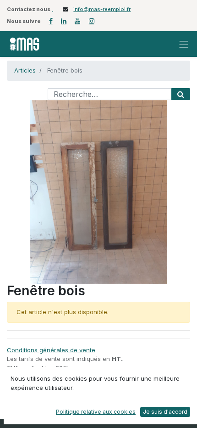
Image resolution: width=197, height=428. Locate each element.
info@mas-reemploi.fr (102, 9)
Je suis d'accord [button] (165, 411)
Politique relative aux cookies (96, 411)
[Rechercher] (180, 94)
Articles (25, 70)
